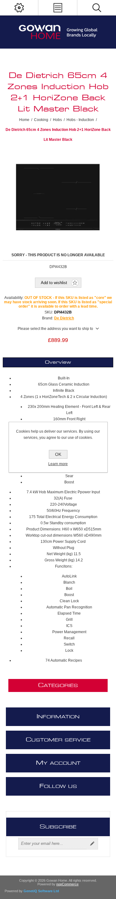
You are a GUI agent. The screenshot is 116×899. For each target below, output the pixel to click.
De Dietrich (64, 318)
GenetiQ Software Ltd (41, 891)
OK (58, 454)
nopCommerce (67, 884)
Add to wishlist (54, 282)
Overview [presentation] (58, 362)
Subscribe (92, 843)
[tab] (58, 362)
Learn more (58, 464)
